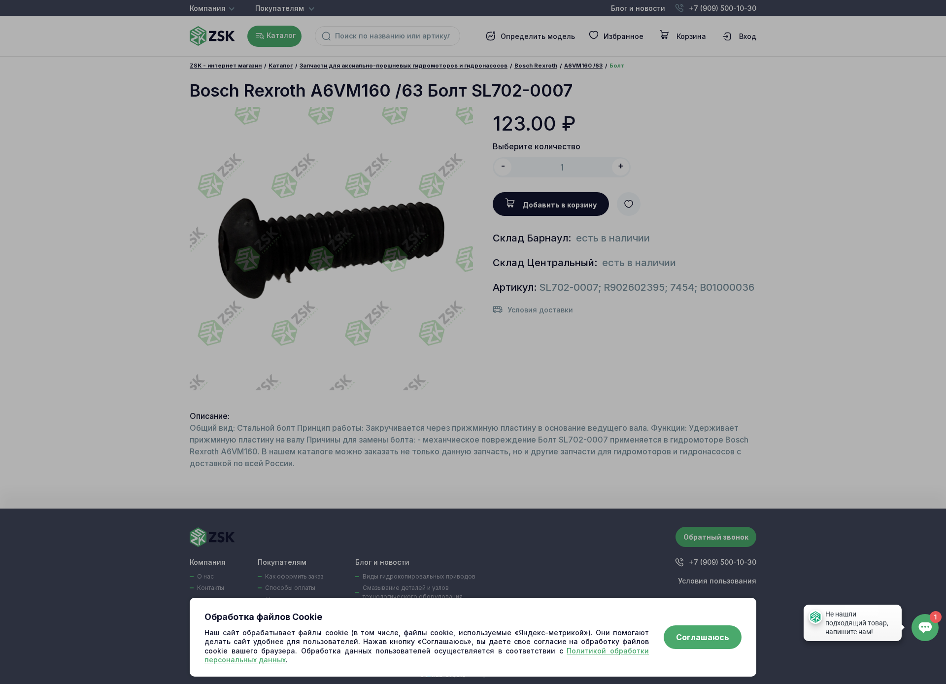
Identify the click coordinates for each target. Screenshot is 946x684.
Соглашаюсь (702, 637)
